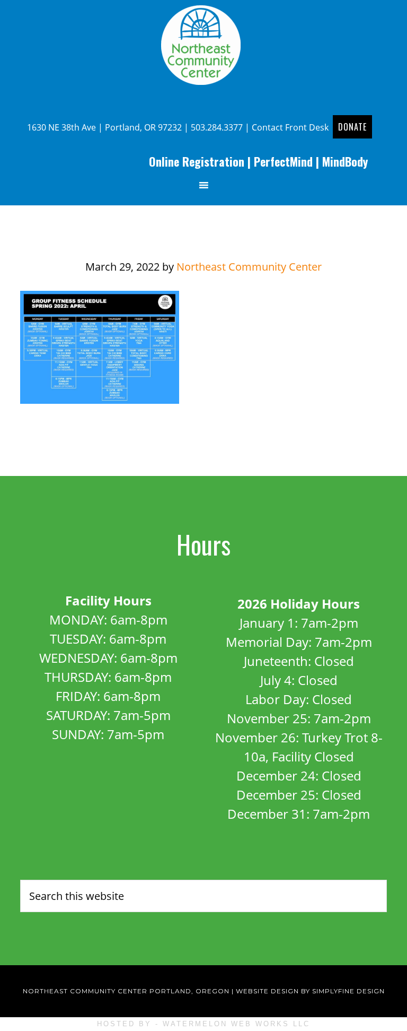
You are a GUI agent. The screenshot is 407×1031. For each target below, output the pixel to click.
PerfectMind (283, 161)
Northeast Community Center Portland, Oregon (126, 991)
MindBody (345, 161)
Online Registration (196, 161)
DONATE (352, 126)
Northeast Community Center (203, 45)
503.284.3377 (217, 127)
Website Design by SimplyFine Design (310, 991)
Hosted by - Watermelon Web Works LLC (203, 1024)
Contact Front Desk (290, 127)
